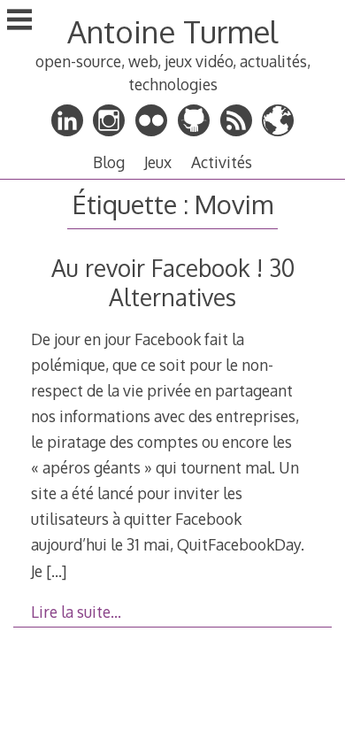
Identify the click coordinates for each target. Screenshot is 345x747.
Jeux (158, 162)
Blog (109, 162)
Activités (221, 162)
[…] (56, 571)
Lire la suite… (76, 611)
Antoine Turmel (172, 31)
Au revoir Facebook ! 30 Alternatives (173, 282)
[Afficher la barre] (19, 21)
